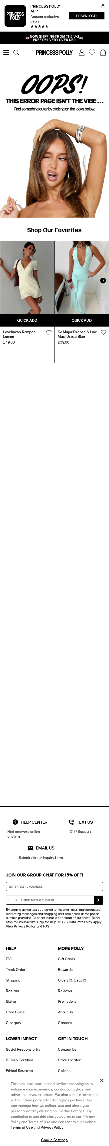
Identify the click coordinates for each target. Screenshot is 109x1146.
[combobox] (12, 900)
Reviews (65, 990)
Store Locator (69, 1060)
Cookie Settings (54, 1140)
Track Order (16, 969)
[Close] (101, 1080)
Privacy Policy (25, 926)
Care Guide (15, 1012)
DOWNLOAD (90, 16)
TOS (46, 926)
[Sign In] (81, 52)
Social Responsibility (23, 1049)
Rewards (65, 969)
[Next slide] (103, 280)
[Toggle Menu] (6, 52)
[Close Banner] (102, 5)
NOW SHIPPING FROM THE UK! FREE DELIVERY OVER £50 (54, 38)
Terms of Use (22, 1127)
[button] (103, 52)
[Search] (16, 52)
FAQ (9, 959)
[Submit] (98, 900)
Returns (12, 990)
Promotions (67, 1001)
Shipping (13, 980)
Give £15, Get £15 (72, 980)
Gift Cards (66, 959)
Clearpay (13, 1022)
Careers (65, 1022)
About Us (65, 1012)
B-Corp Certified (19, 1060)
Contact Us (67, 1049)
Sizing (11, 1001)
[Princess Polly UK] (54, 52)
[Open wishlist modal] (48, 332)
